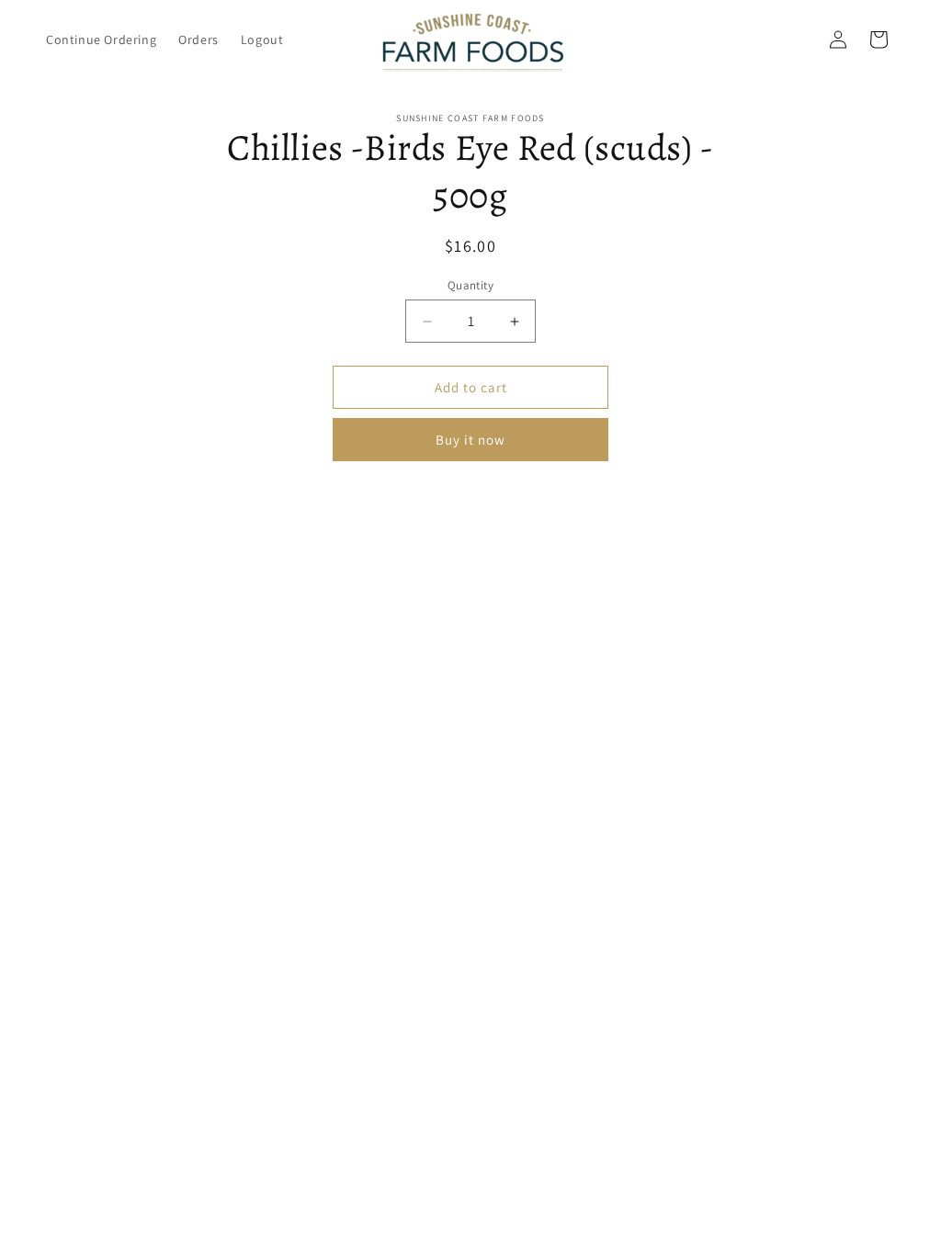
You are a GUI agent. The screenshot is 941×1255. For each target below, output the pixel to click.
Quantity (470, 285)
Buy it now (470, 439)
